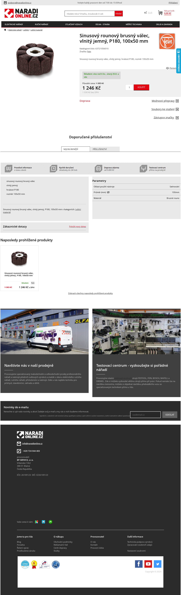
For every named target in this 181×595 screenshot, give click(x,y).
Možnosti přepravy (163, 101)
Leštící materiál (36, 30)
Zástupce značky (164, 117)
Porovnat (174, 68)
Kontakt (94, 544)
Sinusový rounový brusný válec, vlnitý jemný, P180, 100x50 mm (19, 274)
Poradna (21, 544)
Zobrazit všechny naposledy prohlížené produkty (90, 293)
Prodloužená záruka (26, 550)
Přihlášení (173, 2)
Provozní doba (97, 547)
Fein (89, 51)
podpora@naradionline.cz (19, 2)
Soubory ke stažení (163, 109)
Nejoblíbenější (70, 149)
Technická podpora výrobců (139, 542)
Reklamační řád (61, 544)
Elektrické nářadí (14, 30)
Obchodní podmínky (63, 542)
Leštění (26, 30)
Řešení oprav (23, 547)
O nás (93, 542)
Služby (57, 550)
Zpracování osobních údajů (139, 544)
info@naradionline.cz (32, 443)
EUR (150, 12)
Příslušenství (100, 149)
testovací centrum (123, 378)
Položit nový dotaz (77, 226)
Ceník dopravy (60, 547)
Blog (19, 542)
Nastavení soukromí (136, 550)
